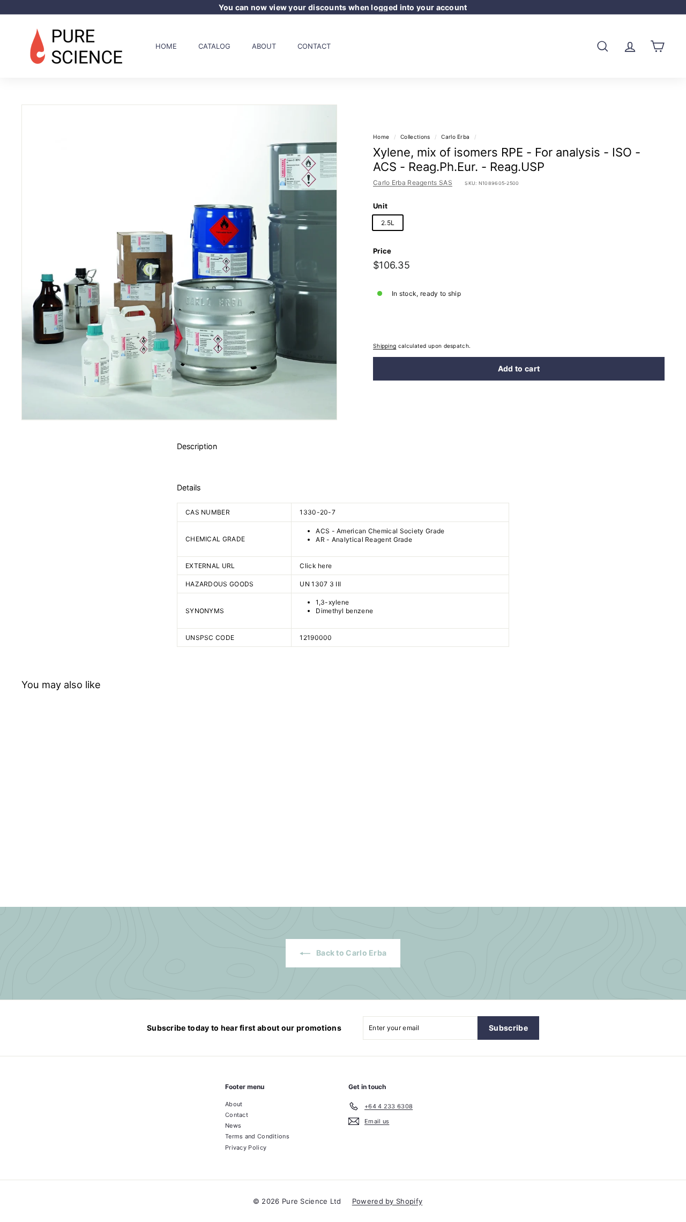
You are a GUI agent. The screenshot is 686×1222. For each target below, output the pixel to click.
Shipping (384, 345)
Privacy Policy (245, 1147)
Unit (380, 206)
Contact (314, 45)
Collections (415, 136)
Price (382, 251)
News (233, 1125)
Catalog (214, 45)
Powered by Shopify (387, 1201)
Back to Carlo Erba (351, 952)
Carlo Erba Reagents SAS (412, 182)
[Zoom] (179, 262)
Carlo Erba (455, 136)
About (264, 45)
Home (166, 45)
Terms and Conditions (257, 1136)
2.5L (387, 223)
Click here (316, 566)
